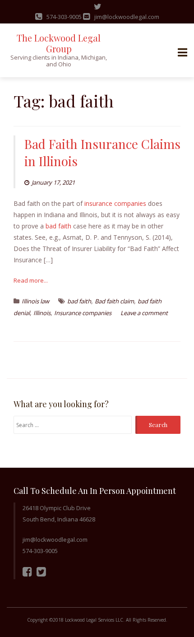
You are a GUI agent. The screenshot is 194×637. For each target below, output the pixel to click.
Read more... (31, 280)
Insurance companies (82, 313)
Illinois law (35, 301)
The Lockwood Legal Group (59, 43)
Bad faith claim (114, 301)
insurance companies (115, 203)
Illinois (42, 313)
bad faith (58, 226)
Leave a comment (144, 313)
